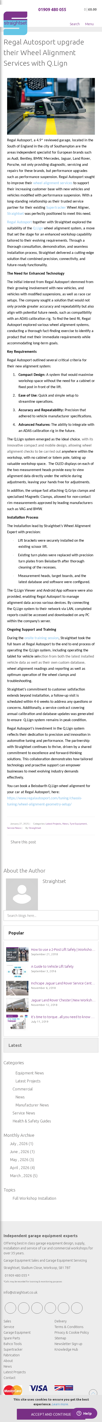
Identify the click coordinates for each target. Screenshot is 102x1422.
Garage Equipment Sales (21, 1260)
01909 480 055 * (17, 1275)
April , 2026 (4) (21, 1168)
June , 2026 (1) (21, 1152)
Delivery (61, 1321)
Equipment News (29, 1073)
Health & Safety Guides (32, 1121)
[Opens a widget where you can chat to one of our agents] (84, 1414)
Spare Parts (12, 1338)
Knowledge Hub (66, 1349)
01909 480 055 (52, 9)
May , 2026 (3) (20, 1160)
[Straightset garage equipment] (15, 23)
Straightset (35, 828)
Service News (14, 828)
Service (9, 1327)
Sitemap (60, 1338)
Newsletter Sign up (68, 1344)
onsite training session (41, 638)
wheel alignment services (52, 183)
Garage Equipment (17, 1332)
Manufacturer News (32, 1105)
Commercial (23, 1089)
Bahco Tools (13, 1344)
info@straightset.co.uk (20, 1292)
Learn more (60, 1404)
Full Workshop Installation (34, 1198)
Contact (9, 1378)
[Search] (94, 913)
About (8, 1361)
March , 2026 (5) (22, 1176)
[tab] (51, 933)
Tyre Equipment (78, 823)
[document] (51, 1408)
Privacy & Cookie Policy (72, 1332)
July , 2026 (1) (20, 1144)
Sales (7, 1321)
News (65, 823)
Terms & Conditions (69, 1327)
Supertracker (56, 208)
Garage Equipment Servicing (66, 1260)
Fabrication (12, 1355)
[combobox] (51, 915)
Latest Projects (53, 823)
